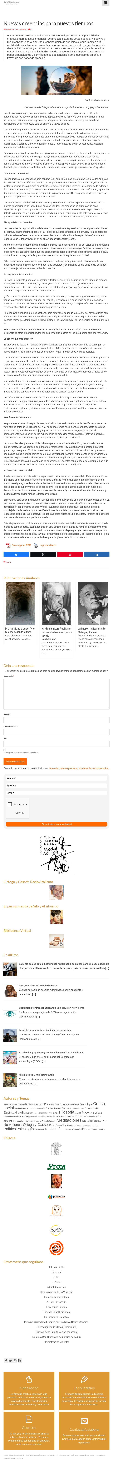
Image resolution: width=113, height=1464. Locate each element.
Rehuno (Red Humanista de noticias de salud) (56, 1337)
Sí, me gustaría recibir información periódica (21, 753)
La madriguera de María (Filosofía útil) (56, 1327)
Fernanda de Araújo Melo (48, 1113)
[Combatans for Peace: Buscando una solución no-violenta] (10, 1013)
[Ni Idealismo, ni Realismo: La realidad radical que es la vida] (56, 603)
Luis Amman (29, 1121)
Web (5, 738)
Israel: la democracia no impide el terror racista (45, 1030)
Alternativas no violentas (56, 1342)
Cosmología (86, 1104)
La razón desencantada (56, 1297)
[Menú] (105, 3)
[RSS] (20, 1360)
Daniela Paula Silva (22, 1109)
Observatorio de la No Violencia (56, 1292)
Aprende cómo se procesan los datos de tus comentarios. (79, 768)
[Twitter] (11, 1360)
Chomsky (49, 1104)
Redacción (54, 1129)
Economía (91, 1108)
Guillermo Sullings (22, 1116)
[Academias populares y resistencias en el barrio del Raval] (10, 1057)
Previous (6, 620)
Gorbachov (8, 1117)
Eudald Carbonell (30, 1113)
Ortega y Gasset (36, 1125)
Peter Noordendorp (79, 1125)
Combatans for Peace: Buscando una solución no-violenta (51, 1008)
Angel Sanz (8, 1104)
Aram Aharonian (19, 1104)
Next (106, 620)
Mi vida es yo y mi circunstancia (36, 1075)
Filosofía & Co (56, 1267)
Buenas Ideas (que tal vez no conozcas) (56, 1332)
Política (10, 1129)
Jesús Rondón (89, 1117)
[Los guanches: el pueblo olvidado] (10, 990)
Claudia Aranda (72, 1104)
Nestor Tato (102, 1121)
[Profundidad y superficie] (20, 603)
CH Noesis (56, 1282)
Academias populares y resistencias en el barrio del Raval (51, 1052)
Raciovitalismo (21, 29)
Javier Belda (58, 1116)
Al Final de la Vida (56, 1302)
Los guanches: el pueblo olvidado (38, 985)
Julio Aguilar (18, 1121)
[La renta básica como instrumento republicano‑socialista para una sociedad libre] (10, 969)
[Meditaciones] (43, 3)
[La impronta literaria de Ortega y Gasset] (92, 603)
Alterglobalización (56, 1287)
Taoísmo (88, 1130)
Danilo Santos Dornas (58, 1108)
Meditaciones (69, 1120)
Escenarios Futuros (56, 1307)
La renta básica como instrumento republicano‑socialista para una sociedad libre (64, 964)
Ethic (56, 1277)
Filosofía (8, 562)
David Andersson (77, 1109)
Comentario (9, 676)
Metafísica (89, 1120)
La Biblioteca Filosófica (56, 1317)
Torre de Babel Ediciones (56, 1312)
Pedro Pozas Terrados (60, 1125)
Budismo (29, 1104)
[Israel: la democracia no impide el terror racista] (10, 1035)
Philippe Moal (92, 1125)
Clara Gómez (60, 1104)
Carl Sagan (39, 1104)
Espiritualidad (13, 1112)
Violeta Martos (99, 1129)
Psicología (25, 1129)
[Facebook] (6, 1360)
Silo (82, 1129)
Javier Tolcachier (74, 1116)
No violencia (13, 1125)
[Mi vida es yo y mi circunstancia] (10, 1080)
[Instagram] (15, 1360)
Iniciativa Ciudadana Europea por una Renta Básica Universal (56, 1322)
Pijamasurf (56, 1272)
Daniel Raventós (38, 1109)
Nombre (7, 714)
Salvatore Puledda (71, 1129)
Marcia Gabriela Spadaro (46, 1121)
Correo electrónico (11, 726)
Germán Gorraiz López (88, 1112)
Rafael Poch (39, 1130)
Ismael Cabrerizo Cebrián (41, 1117)
